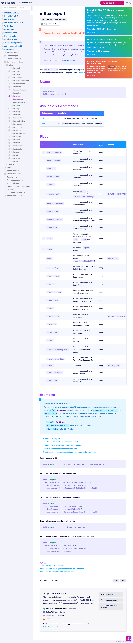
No (123, 581)
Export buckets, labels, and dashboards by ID (61, 442)
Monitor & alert (11, 39)
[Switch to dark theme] (130, 2)
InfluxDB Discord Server (55, 612)
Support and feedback (54, 593)
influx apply (16, 68)
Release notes (12, 52)
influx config (16, 87)
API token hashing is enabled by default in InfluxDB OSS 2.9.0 (75, 45)
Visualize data (10, 33)
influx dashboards (18, 90)
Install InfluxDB (11, 16)
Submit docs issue (110, 600)
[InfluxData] (8, 3)
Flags (44, 136)
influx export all (19, 99)
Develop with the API (13, 23)
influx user (15, 152)
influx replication (18, 121)
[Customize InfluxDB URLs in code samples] (127, 2)
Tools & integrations (13, 42)
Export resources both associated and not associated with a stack (69, 452)
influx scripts (16, 127)
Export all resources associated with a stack (60, 449)
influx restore (16, 124)
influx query (16, 115)
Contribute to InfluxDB (16, 192)
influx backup (16, 74)
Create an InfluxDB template (51, 566)
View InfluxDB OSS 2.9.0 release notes (101, 29)
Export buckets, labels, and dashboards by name (62, 445)
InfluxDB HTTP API (14, 195)
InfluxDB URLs (13, 171)
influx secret (16, 130)
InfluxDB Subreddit (53, 619)
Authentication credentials (57, 403)
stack (44, 124)
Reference (9, 49)
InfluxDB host (60, 422)
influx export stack (20, 102)
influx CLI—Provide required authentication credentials (62, 569)
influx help (15, 105)
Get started (9, 19)
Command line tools (15, 62)
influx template (17, 149)
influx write (15, 158)
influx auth (15, 71)
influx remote (16, 118)
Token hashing (69, 60)
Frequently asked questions (18, 186)
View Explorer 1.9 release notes (98, 51)
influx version (16, 161)
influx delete (16, 93)
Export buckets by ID (51, 438)
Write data (8, 26)
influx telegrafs (17, 146)
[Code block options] (124, 89)
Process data (10, 36)
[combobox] (16, 8)
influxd (11, 164)
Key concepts (12, 56)
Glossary (10, 189)
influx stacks (16, 139)
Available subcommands (59, 106)
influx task (15, 143)
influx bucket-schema (20, 80)
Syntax (9, 167)
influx (11, 65)
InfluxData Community (55, 615)
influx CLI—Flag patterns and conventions (57, 572)
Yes (116, 581)
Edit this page (108, 595)
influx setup (16, 136)
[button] (3, 16)
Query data (9, 29)
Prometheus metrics (15, 180)
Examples (47, 395)
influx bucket (16, 77)
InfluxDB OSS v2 (11, 13)
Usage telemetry (13, 183)
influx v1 (14, 155)
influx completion (18, 83)
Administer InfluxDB (13, 46)
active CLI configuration (57, 410)
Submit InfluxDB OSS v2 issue (110, 607)
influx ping (15, 111)
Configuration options (16, 59)
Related (43, 563)
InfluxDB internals (14, 174)
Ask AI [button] (129, 640)
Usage (45, 81)
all (43, 118)
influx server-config (19, 133)
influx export (16, 96)
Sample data (12, 177)
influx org (15, 108)
